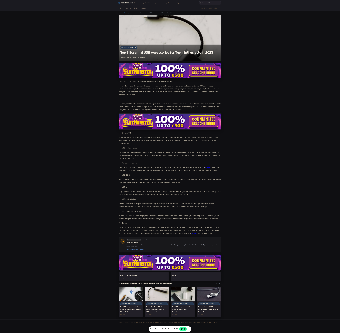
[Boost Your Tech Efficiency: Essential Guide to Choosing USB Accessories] (157, 302)
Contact (143, 8)
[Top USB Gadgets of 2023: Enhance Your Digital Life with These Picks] (131, 302)
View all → (218, 284)
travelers (208, 167)
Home (121, 8)
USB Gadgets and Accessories (131, 13)
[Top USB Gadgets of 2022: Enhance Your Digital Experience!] (183, 302)
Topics (136, 8)
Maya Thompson (132, 242)
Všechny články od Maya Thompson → (136, 249)
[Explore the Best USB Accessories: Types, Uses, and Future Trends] (209, 302)
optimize (195, 233)
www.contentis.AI (202, 322)
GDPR (210, 322)
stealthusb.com (126, 3)
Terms (215, 322)
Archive (128, 8)
